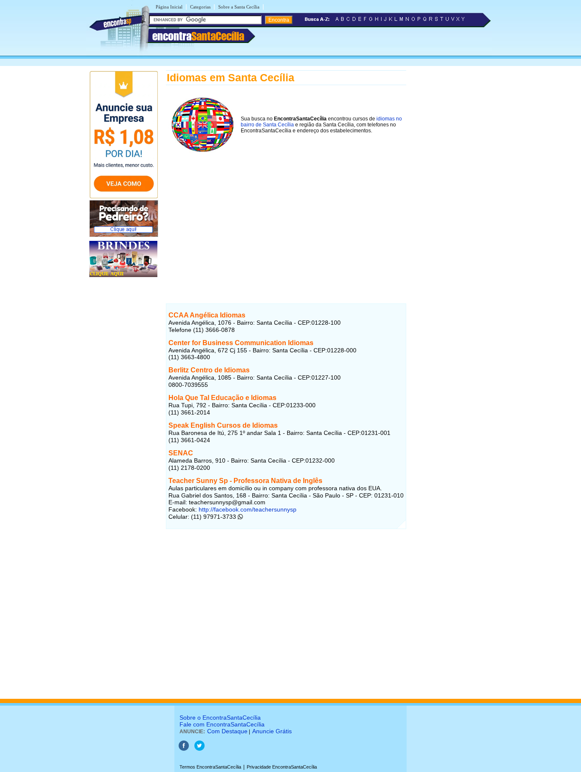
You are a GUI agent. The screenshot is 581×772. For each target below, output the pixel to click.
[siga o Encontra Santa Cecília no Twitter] (199, 749)
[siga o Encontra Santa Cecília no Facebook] (184, 749)
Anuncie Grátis (272, 731)
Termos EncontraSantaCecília (210, 766)
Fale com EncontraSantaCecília (222, 724)
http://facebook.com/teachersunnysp (246, 509)
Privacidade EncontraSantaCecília (282, 766)
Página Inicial (169, 6)
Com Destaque (227, 731)
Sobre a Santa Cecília (238, 6)
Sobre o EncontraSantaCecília (220, 717)
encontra (198, 36)
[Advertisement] (286, 216)
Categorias (200, 6)
